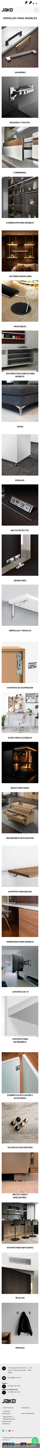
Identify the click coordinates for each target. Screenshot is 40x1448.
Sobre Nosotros (8, 1408)
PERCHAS (20, 1348)
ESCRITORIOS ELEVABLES (20, 738)
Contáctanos (25, 1408)
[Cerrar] (38, 1446)
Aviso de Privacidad (27, 1413)
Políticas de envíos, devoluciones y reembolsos (8, 1421)
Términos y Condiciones (6, 1412)
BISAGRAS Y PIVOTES (20, 122)
